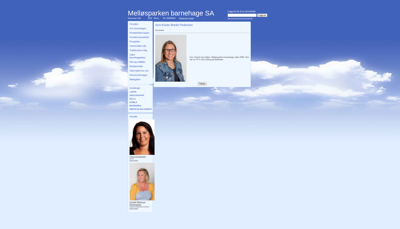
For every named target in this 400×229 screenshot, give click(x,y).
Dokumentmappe (138, 75)
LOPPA (133, 92)
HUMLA (133, 102)
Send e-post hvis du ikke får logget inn (240, 18)
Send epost (134, 160)
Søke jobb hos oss (139, 70)
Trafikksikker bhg (138, 50)
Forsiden (134, 24)
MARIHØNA (135, 106)
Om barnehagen (138, 28)
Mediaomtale (136, 66)
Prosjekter (135, 41)
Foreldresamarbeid (139, 37)
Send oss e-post (186, 18)
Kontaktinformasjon (139, 32)
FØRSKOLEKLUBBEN (141, 109)
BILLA (133, 99)
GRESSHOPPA (137, 95)
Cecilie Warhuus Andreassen (137, 203)
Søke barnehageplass (138, 56)
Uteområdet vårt (138, 46)
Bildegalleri (135, 79)
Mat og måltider (137, 62)
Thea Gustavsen (138, 156)
